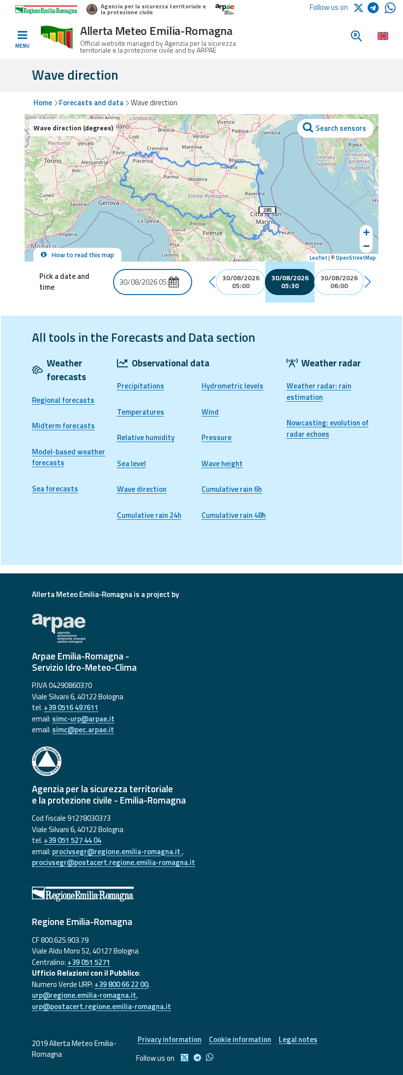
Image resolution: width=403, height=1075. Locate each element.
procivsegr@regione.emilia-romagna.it (117, 851)
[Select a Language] (383, 35)
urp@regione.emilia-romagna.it (84, 995)
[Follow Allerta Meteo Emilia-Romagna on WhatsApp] (390, 10)
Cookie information (240, 1039)
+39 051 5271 (88, 962)
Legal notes (298, 1039)
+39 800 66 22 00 (121, 984)
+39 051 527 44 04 (72, 840)
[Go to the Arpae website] (201, 628)
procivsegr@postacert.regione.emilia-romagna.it (113, 862)
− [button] (366, 246)
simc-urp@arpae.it (83, 718)
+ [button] (366, 232)
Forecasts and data (91, 102)
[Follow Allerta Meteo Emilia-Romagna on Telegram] (376, 9)
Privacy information (170, 1039)
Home (42, 102)
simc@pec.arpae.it (83, 729)
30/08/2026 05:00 (240, 282)
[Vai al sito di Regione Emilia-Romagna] (201, 894)
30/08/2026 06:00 (339, 282)
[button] (212, 282)
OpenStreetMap (356, 258)
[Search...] (335, 128)
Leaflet (318, 258)
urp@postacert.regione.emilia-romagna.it (101, 1006)
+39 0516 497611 (71, 707)
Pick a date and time (64, 282)
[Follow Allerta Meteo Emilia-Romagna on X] (360, 7)
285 (267, 210)
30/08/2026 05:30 (290, 282)
